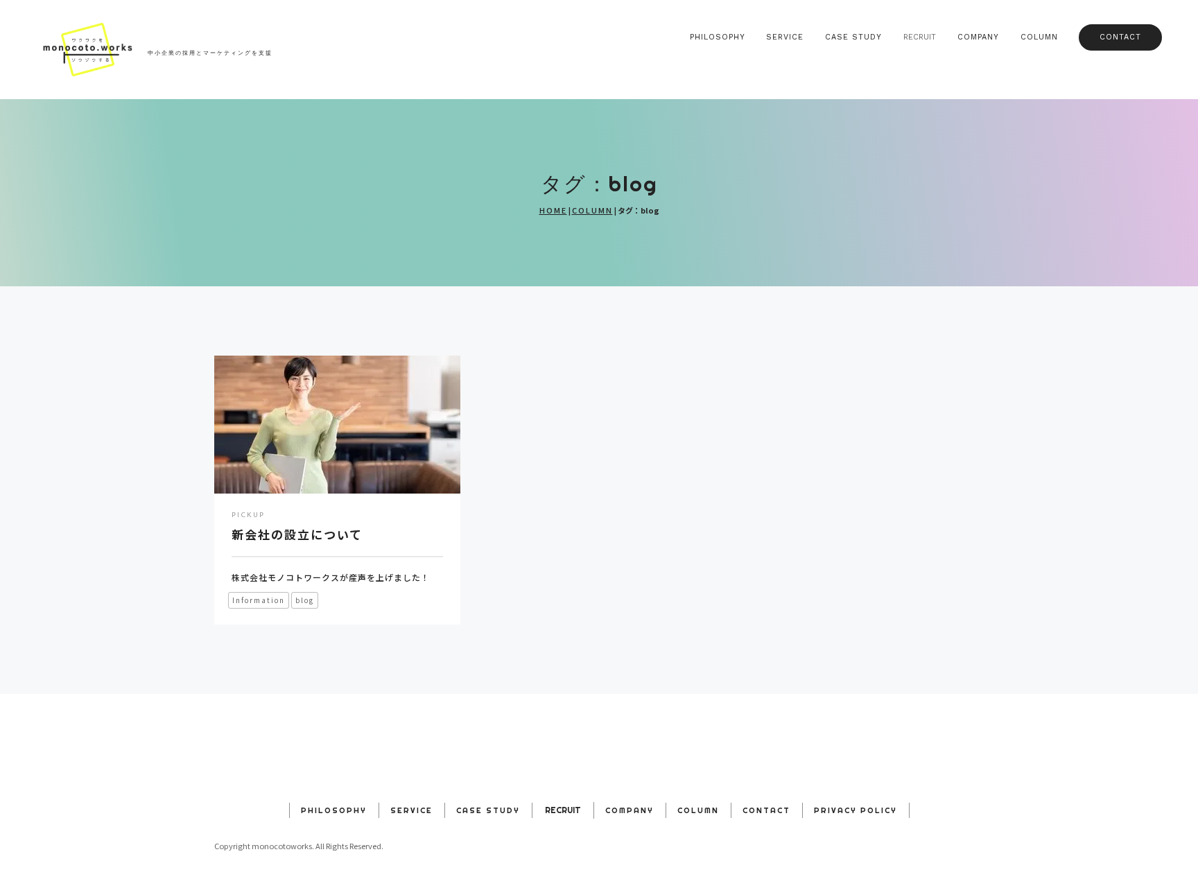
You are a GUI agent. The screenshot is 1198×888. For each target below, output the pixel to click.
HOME (553, 210)
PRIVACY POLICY (855, 810)
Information (258, 600)
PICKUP (248, 515)
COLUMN (1039, 37)
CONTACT (1120, 37)
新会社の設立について (297, 534)
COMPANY (978, 37)
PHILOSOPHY (717, 37)
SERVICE (785, 37)
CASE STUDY (853, 37)
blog (304, 600)
